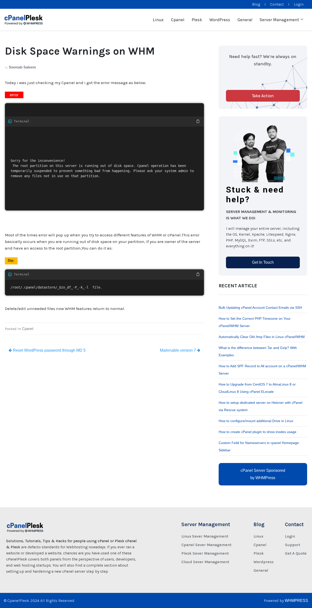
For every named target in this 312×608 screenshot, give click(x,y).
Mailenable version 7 (178, 350)
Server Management (279, 19)
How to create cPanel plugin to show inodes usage (257, 432)
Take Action (263, 95)
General (244, 19)
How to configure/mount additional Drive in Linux (256, 421)
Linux (158, 19)
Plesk (197, 19)
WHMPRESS (296, 600)
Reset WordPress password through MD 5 (49, 350)
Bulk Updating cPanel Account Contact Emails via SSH (260, 307)
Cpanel (177, 19)
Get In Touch (263, 262)
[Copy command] (174, 121)
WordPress (219, 19)
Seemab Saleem (22, 67)
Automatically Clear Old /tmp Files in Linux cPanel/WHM (262, 337)
